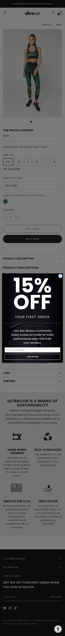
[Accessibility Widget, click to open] (58, 629)
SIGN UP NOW (32, 356)
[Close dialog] (60, 276)
